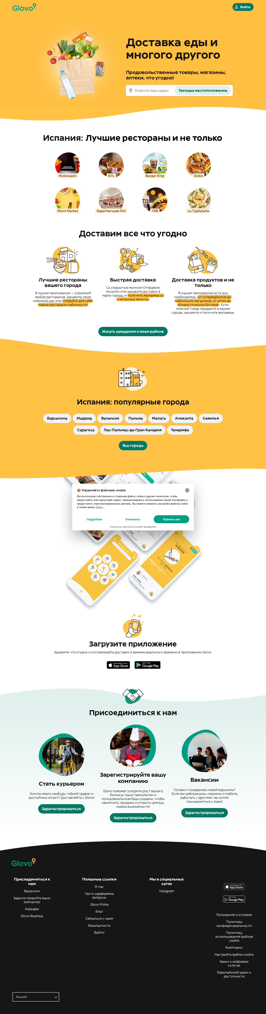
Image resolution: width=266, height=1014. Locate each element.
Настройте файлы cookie (234, 954)
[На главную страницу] (24, 7)
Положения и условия (234, 915)
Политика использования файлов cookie (234, 936)
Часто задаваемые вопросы (99, 895)
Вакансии (32, 891)
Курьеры (32, 909)
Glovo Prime (99, 904)
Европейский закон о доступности (234, 974)
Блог (99, 911)
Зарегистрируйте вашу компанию (32, 900)
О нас (99, 886)
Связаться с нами (99, 918)
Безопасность (99, 925)
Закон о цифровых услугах (234, 963)
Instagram (166, 891)
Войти (99, 932)
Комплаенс (234, 947)
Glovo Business (32, 916)
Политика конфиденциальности (234, 924)
